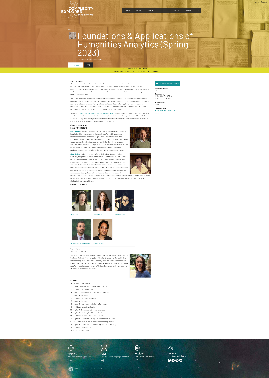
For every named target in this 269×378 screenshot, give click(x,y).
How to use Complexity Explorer (169, 83)
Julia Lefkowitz (119, 215)
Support (188, 10)
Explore (164, 10)
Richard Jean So (98, 244)
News (138, 10)
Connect (173, 353)
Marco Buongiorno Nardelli (80, 244)
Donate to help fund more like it (167, 110)
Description (75, 65)
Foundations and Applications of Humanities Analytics (97, 113)
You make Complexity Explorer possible (115, 357)
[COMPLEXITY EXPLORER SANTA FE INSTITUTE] (90, 10)
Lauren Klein (97, 215)
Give (104, 353)
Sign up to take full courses (144, 356)
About (176, 10)
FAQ (88, 65)
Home (128, 10)
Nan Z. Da (74, 215)
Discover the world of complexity (80, 356)
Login (257, 2)
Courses (150, 10)
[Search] (198, 10)
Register (264, 2)
